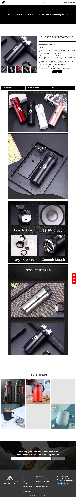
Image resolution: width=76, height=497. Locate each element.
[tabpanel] (38, 225)
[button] (44, 2)
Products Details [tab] (7, 87)
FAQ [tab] (53, 87)
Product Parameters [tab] (33, 87)
